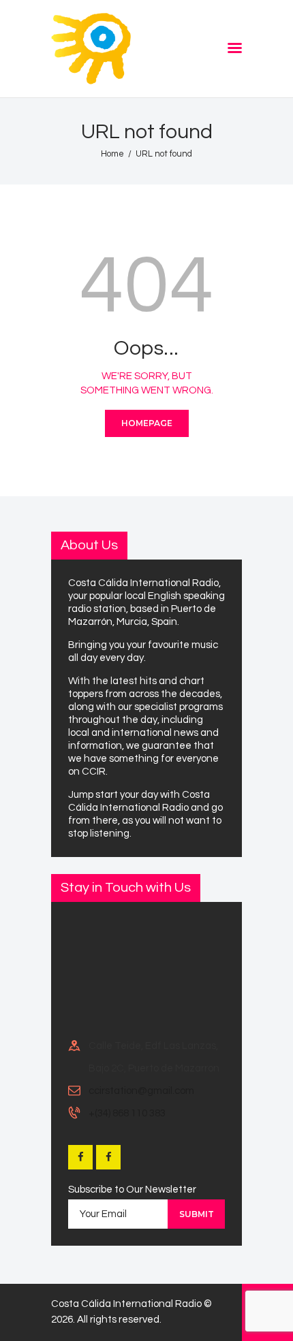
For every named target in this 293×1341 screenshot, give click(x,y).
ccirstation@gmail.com (141, 1091)
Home (112, 154)
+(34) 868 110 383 (127, 1113)
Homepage (146, 423)
